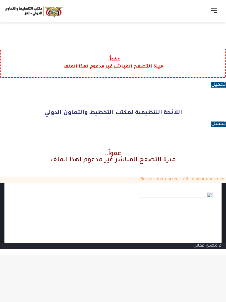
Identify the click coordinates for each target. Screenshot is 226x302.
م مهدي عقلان (207, 246)
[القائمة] (214, 13)
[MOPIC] (33, 11)
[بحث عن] (204, 13)
